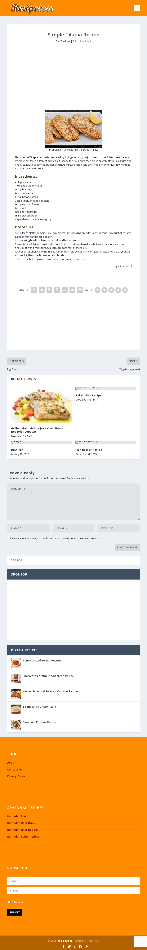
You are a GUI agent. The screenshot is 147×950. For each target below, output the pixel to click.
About (11, 762)
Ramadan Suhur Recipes (23, 836)
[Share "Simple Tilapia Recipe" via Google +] (49, 290)
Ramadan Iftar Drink (21, 823)
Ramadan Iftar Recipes (22, 829)
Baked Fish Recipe (88, 395)
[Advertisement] (73, 77)
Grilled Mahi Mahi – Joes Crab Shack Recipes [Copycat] (37, 429)
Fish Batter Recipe (88, 449)
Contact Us (14, 769)
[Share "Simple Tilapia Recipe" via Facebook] (34, 290)
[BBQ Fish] (41, 442)
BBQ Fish (17, 449)
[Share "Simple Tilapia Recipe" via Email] (72, 290)
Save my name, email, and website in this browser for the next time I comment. (57, 538)
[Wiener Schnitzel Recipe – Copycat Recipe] (16, 694)
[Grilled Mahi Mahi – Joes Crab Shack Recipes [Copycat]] (41, 405)
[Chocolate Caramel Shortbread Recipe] (16, 678)
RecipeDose (64, 940)
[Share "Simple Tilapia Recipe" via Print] (80, 290)
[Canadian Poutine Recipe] (16, 725)
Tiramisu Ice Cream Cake (39, 707)
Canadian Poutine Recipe (39, 722)
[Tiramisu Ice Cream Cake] (16, 709)
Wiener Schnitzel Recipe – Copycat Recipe (50, 691)
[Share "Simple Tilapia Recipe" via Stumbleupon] (65, 290)
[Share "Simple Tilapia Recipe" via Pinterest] (57, 290)
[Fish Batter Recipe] (105, 442)
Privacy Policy (16, 776)
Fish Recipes (63, 41)
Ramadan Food (17, 816)
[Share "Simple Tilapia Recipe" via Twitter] (42, 290)
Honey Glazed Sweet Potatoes (43, 660)
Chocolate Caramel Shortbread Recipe (48, 676)
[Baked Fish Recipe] (105, 388)
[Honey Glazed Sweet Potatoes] (16, 663)
